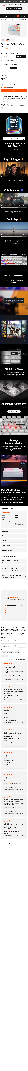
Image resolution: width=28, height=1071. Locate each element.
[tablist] (14, 16)
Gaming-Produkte (5, 19)
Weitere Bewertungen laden (14, 844)
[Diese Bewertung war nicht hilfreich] (22, 679)
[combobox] (17, 659)
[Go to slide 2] (8, 40)
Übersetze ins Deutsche (10, 720)
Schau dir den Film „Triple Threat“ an (13, 139)
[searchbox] (7, 646)
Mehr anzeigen (13, 656)
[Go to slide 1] (3, 40)
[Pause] (24, 340)
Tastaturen (13, 19)
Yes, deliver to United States (14, 8)
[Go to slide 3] (13, 40)
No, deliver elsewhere (13, 12)
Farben (3, 652)
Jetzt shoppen (21, 1)
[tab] (14, 16)
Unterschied (5, 656)
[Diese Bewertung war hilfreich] (20, 679)
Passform (17, 652)
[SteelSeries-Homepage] (6, 16)
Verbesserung (10, 652)
